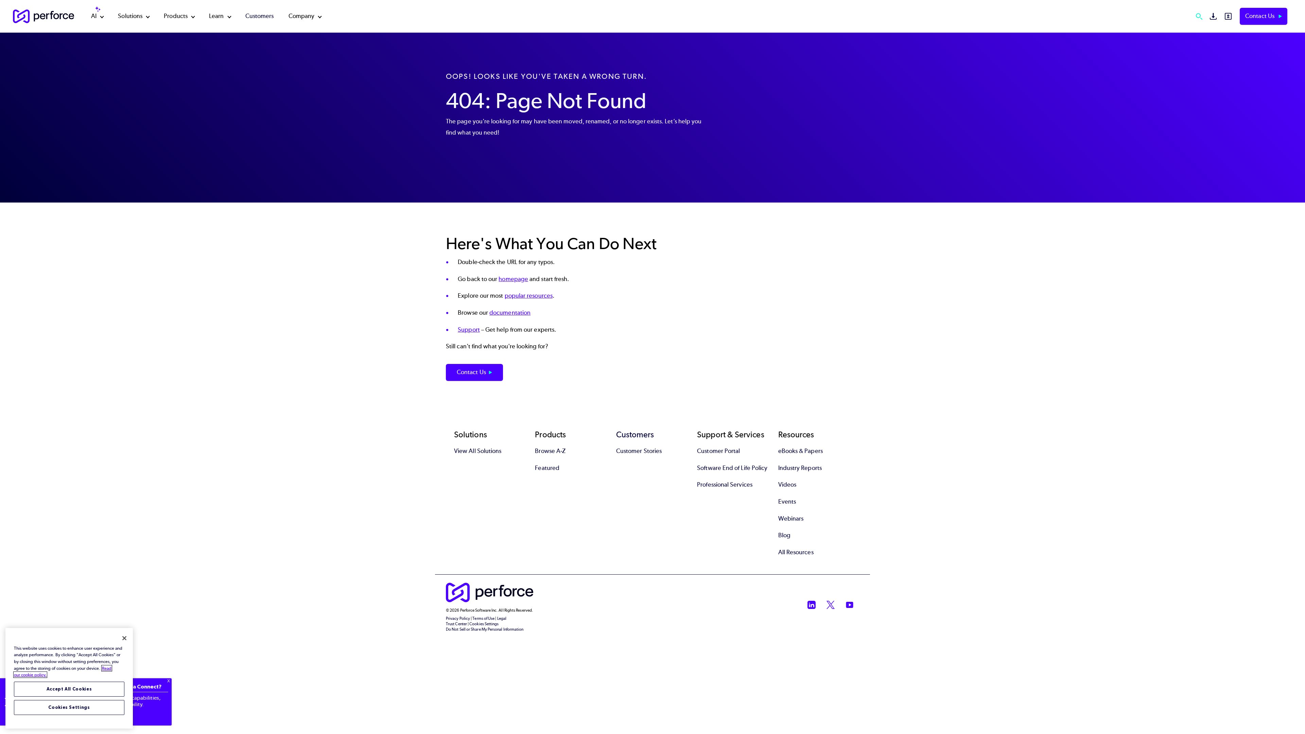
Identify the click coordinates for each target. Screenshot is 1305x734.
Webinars (791, 518)
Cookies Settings (69, 707)
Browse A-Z (550, 451)
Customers (259, 16)
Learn (216, 16)
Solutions (130, 16)
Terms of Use (483, 618)
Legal (501, 618)
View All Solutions (477, 451)
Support (469, 329)
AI (94, 16)
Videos (787, 484)
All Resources (796, 552)
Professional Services (724, 484)
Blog (784, 535)
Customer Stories (639, 451)
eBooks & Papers (800, 451)
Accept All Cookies (69, 689)
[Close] (124, 638)
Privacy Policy (458, 618)
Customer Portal (718, 451)
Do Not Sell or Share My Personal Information (485, 629)
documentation (509, 312)
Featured (547, 468)
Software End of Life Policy (732, 468)
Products (176, 16)
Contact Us (1260, 16)
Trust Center (456, 624)
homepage (513, 279)
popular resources (529, 295)
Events (787, 501)
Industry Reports (800, 468)
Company (302, 16)
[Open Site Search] (1199, 16)
